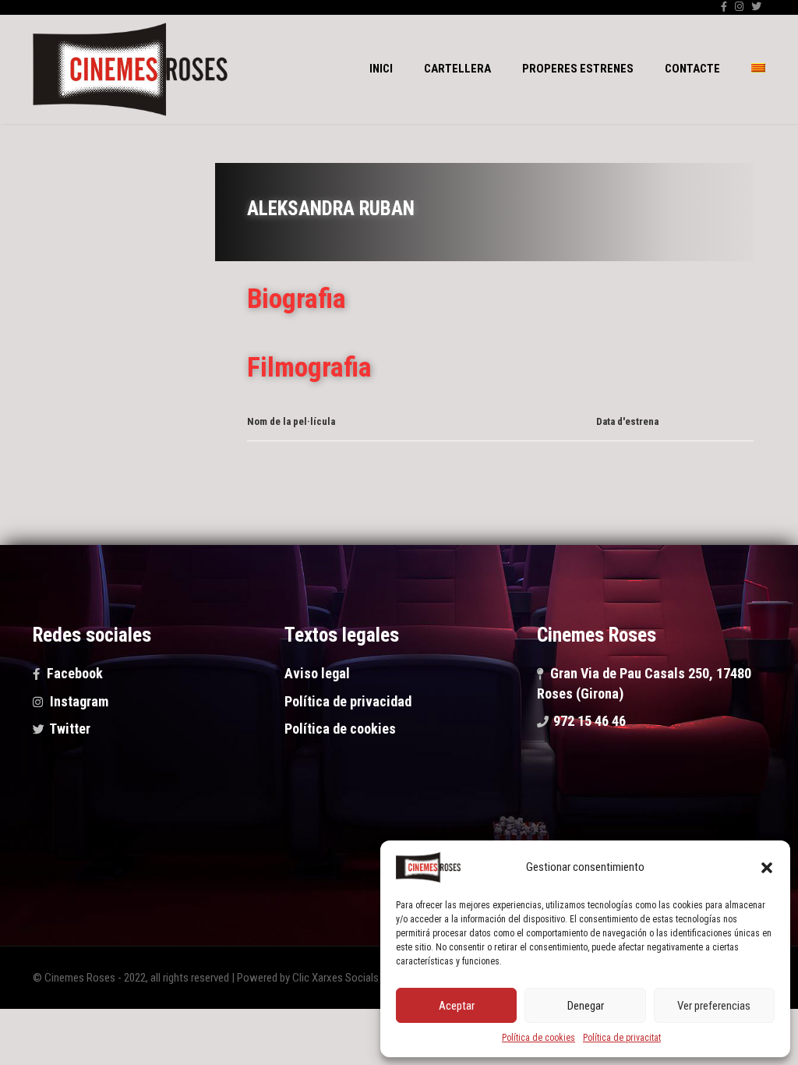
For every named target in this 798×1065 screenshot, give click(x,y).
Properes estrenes (578, 69)
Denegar (585, 1006)
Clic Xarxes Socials (335, 978)
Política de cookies (538, 1037)
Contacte (692, 69)
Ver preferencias (713, 1006)
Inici (381, 69)
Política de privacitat (622, 1037)
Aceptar (457, 1006)
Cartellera (457, 69)
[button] (767, 868)
